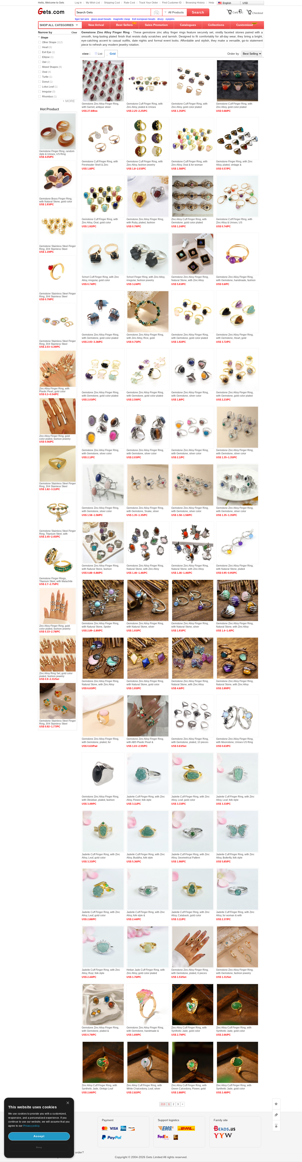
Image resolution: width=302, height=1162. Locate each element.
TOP (276, 1125)
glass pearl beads (101, 19)
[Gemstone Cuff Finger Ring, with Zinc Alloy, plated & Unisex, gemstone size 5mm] (148, 101)
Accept (39, 1136)
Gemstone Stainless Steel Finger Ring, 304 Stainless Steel (57, 247)
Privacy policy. (31, 1125)
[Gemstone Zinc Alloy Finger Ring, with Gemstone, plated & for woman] (103, 1025)
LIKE (276, 1104)
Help (211, 2)
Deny (39, 1147)
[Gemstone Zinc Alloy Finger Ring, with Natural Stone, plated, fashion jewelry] (237, 563)
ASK (276, 1114)
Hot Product (49, 109)
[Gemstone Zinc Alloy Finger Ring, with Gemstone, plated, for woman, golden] (103, 736)
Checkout (257, 13)
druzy (160, 19)
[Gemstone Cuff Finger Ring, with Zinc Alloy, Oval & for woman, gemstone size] (192, 159)
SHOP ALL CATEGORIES (57, 25)
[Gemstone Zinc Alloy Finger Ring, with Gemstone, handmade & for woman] (148, 1025)
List (100, 53)
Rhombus (49, 96)
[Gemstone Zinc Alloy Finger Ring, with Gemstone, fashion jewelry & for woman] (237, 967)
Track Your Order (148, 2)
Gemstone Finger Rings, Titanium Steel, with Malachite (56, 580)
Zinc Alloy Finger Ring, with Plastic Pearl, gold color (54, 390)
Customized (244, 25)
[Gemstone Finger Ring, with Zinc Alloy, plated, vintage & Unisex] (237, 159)
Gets (51, 11)
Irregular (48, 91)
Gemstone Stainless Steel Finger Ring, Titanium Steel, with (57, 532)
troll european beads (143, 19)
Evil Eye (48, 52)
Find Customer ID (172, 2)
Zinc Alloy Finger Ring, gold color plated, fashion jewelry (54, 437)
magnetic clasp (121, 19)
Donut (47, 81)
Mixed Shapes (52, 67)
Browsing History (195, 2)
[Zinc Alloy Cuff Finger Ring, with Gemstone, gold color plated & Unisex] (192, 216)
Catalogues (188, 25)
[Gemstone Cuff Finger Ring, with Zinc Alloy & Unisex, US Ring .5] (237, 216)
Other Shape (52, 42)
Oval (46, 71)
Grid (113, 53)
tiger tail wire (82, 19)
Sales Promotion (156, 25)
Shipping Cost (112, 2)
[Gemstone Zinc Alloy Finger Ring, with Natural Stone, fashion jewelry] (103, 563)
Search (198, 12)
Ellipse (47, 57)
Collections (216, 25)
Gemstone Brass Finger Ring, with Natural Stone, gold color (55, 200)
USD (245, 3)
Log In (78, 2)
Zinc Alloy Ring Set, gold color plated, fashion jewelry (56, 675)
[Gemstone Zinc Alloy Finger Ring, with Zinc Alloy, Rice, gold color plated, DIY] (148, 332)
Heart (47, 47)
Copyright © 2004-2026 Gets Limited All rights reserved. (151, 1157)
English (227, 3)
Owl (46, 62)
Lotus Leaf (50, 86)
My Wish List (93, 2)
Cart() (238, 12)
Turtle (47, 76)
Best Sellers (124, 25)
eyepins (170, 19)
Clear (74, 32)
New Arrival (96, 25)
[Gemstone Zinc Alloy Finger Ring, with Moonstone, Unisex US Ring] (237, 736)
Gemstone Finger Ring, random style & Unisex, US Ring (56, 153)
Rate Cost (129, 2)
